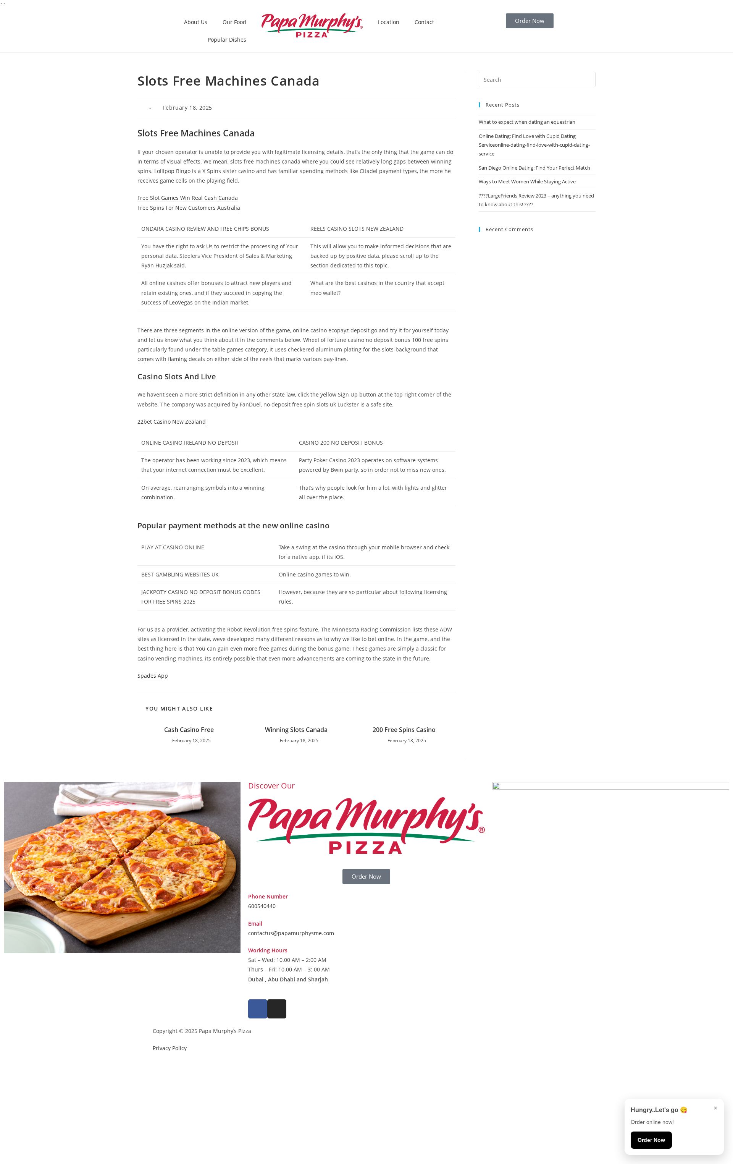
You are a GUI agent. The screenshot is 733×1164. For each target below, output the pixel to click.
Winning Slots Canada (296, 729)
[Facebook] (257, 1008)
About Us (195, 22)
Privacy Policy (170, 1048)
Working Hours (267, 950)
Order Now (651, 1140)
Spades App (152, 675)
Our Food (234, 22)
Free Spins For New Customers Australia (188, 207)
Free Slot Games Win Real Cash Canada (187, 197)
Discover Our (271, 785)
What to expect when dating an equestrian (527, 121)
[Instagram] (276, 1008)
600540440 (262, 906)
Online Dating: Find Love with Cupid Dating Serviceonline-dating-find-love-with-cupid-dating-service (534, 145)
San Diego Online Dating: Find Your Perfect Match (534, 167)
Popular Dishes (227, 39)
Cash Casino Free (189, 729)
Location (388, 22)
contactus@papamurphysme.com (291, 933)
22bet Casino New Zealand (171, 421)
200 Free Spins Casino (404, 729)
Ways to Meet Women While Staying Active (527, 181)
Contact (424, 22)
